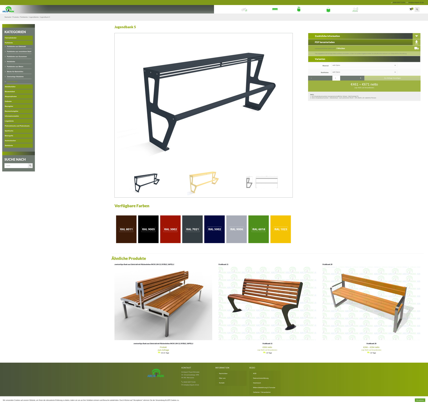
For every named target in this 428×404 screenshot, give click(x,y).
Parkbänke (285, 9)
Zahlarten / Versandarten (262, 392)
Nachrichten (223, 373)
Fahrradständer (258, 9)
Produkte (15, 17)
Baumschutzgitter (11, 111)
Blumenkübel (340, 9)
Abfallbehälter (312, 9)
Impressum (257, 383)
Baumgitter (9, 106)
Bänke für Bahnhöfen (15, 71)
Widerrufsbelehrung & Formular (264, 387)
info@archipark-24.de (416, 2)
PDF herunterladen (325, 42)
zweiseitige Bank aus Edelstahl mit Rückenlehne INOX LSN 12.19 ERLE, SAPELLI (144, 264)
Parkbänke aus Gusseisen (17, 56)
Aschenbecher (10, 140)
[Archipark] (8, 9)
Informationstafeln (12, 116)
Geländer (8, 101)
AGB (254, 373)
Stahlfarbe (325, 72)
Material (326, 66)
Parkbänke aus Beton (15, 66)
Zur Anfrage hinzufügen (392, 78)
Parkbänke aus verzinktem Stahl (19, 51)
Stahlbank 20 (327, 264)
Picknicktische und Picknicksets (17, 126)
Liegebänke (9, 121)
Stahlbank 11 (223, 264)
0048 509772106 (399, 2)
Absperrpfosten (11, 96)
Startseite (7, 17)
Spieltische (9, 131)
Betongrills (9, 136)
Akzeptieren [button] (420, 400)
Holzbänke (11, 61)
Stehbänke (9, 145)
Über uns (222, 378)
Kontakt (221, 383)
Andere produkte (369, 9)
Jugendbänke (34, 17)
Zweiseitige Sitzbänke (15, 76)
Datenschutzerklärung (261, 378)
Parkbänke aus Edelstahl (16, 46)
